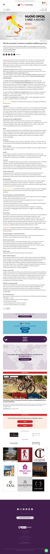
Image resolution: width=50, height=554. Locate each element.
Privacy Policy (43, 549)
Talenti (25, 331)
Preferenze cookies (26, 550)
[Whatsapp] (46, 550)
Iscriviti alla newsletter (25, 316)
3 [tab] (23, 492)
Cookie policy (18, 550)
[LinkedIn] (6, 54)
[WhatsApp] (9, 54)
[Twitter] (23, 509)
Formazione (25, 328)
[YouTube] (29, 509)
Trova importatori (25, 359)
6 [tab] (26, 492)
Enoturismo (6, 376)
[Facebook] (4, 54)
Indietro (8, 9)
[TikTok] (32, 509)
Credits (32, 550)
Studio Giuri (6, 60)
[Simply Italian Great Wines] (14, 443)
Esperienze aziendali (14, 376)
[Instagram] (21, 509)
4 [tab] (24, 492)
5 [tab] (25, 492)
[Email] (11, 54)
